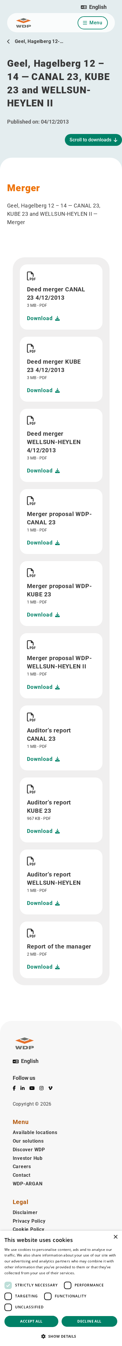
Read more (85, 1272)
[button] (94, 7)
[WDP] (23, 23)
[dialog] (61, 1288)
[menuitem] (16, 1089)
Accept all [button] (31, 1321)
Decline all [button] (89, 1321)
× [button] (115, 1237)
